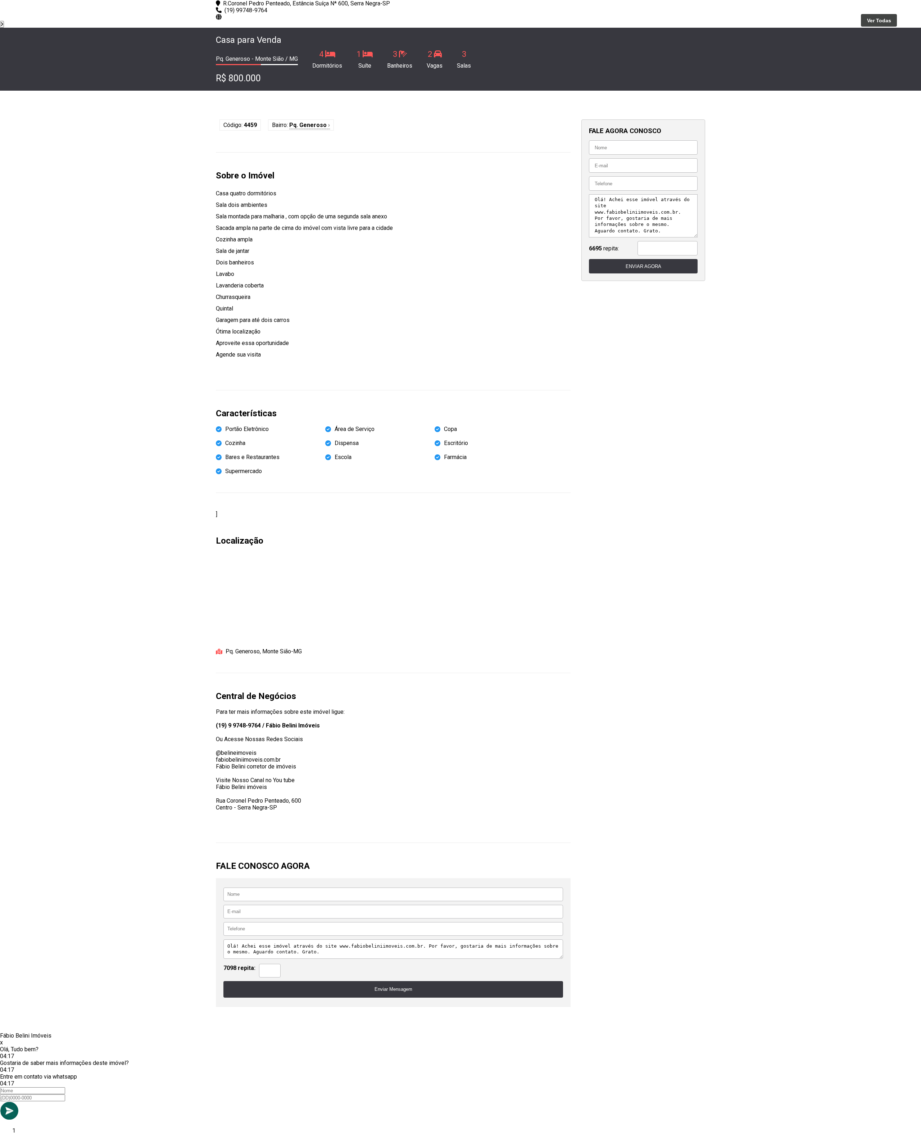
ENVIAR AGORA (643, 266)
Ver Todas (879, 20)
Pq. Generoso (309, 125)
